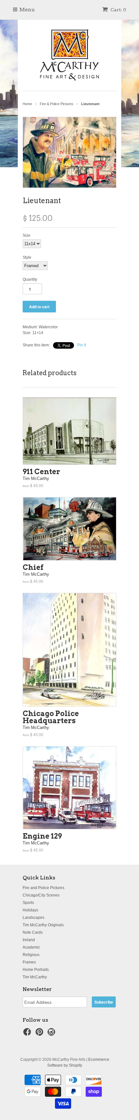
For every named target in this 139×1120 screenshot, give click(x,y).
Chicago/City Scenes (41, 895)
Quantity (30, 279)
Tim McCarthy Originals (43, 925)
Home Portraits (36, 969)
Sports (28, 902)
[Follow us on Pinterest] (40, 1034)
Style (27, 257)
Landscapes (33, 917)
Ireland (29, 940)
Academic (31, 947)
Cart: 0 (118, 9)
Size (26, 235)
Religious (31, 954)
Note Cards (33, 932)
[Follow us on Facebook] (28, 1034)
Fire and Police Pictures (43, 888)
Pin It (81, 345)
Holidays (30, 910)
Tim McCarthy (35, 977)
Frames (29, 962)
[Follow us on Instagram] (52, 1034)
